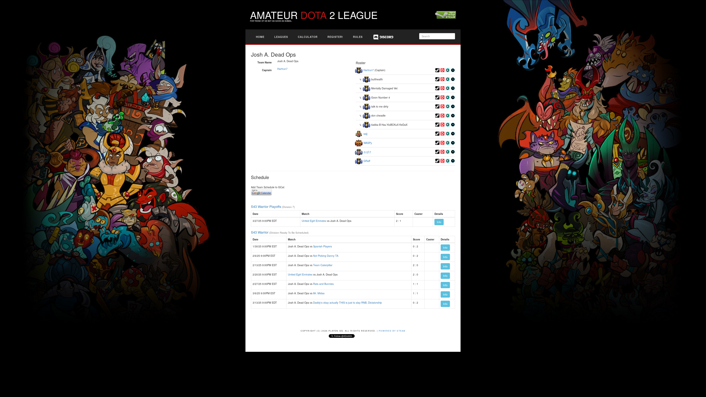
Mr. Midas (319, 293)
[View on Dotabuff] (442, 69)
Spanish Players (322, 246)
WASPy (367, 143)
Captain (267, 70)
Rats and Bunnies (323, 284)
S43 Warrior (259, 232)
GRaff (366, 161)
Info (439, 222)
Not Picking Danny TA (325, 255)
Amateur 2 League (314, 15)
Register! (335, 37)
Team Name (264, 62)
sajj (365, 133)
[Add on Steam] (437, 69)
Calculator (308, 37)
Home (260, 37)
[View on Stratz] (453, 69)
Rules (358, 37)
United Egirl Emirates (314, 221)
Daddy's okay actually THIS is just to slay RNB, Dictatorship (347, 302)
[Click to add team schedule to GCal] (261, 192)
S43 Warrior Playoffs (266, 206)
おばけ (367, 152)
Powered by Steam (392, 330)
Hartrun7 (282, 69)
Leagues (281, 37)
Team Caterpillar (322, 265)
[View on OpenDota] (447, 69)
